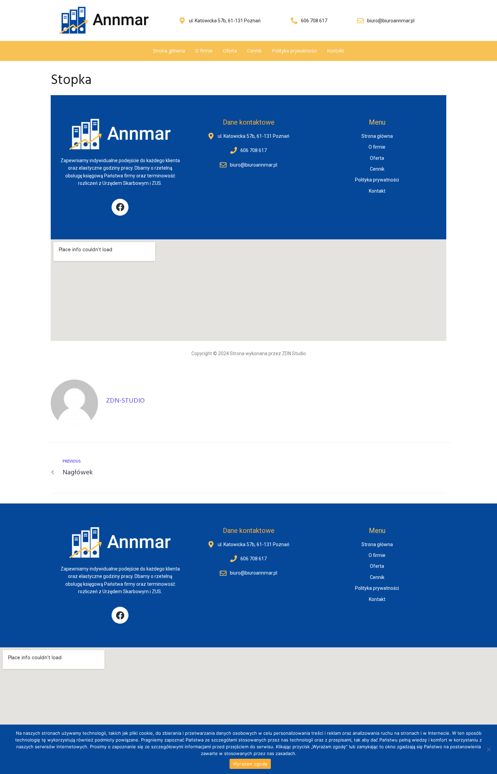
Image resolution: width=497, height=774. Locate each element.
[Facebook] (120, 207)
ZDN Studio (294, 353)
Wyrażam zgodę (250, 764)
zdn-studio (125, 400)
